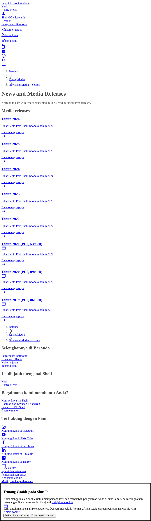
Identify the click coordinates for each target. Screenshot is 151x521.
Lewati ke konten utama (15, 3)
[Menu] (75, 64)
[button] (75, 25)
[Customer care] (75, 56)
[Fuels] (75, 51)
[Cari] (75, 60)
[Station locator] (75, 47)
